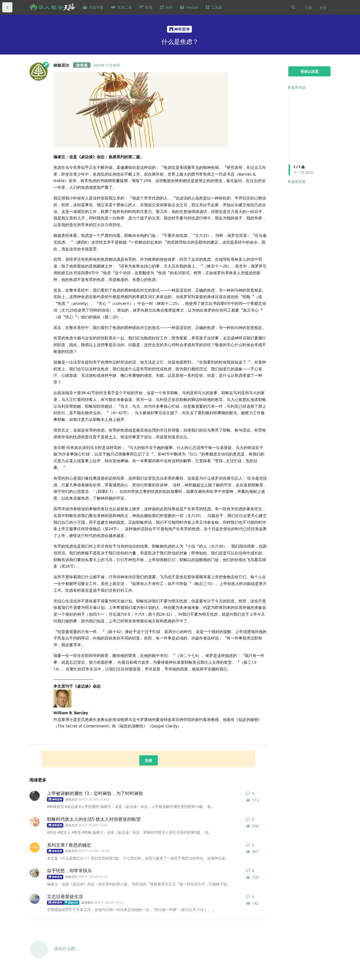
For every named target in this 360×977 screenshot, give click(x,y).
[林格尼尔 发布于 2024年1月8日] (35, 822)
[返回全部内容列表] (7, 7)
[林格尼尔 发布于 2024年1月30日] (35, 796)
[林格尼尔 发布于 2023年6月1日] (35, 873)
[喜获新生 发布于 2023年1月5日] (35, 899)
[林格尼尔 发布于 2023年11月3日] (35, 847)
